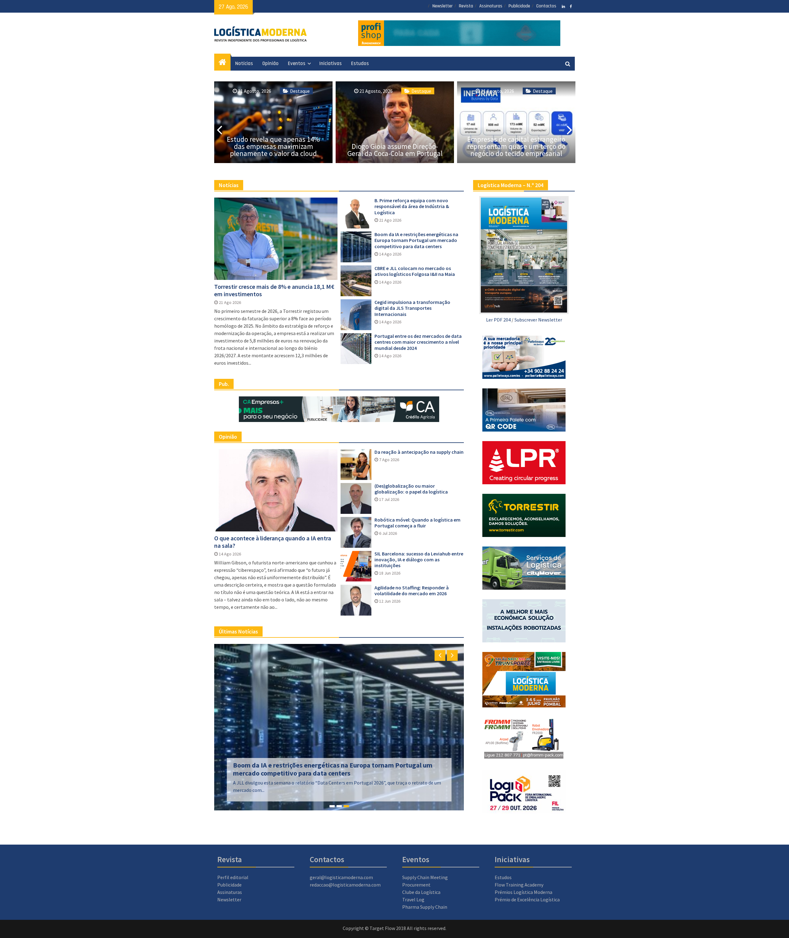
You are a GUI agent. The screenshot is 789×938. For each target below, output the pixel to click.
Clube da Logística (421, 892)
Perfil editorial (232, 877)
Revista (466, 6)
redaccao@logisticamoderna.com (345, 885)
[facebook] (571, 6)
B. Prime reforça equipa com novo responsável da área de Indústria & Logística (411, 206)
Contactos (546, 6)
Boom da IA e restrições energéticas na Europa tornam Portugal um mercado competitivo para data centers (416, 240)
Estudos (360, 63)
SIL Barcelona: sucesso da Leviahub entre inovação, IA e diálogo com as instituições (418, 559)
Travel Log (413, 899)
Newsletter (442, 6)
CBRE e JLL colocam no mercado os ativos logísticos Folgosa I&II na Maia (414, 271)
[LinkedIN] (563, 6)
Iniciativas (330, 63)
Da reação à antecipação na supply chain (419, 452)
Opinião (270, 63)
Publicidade (519, 6)
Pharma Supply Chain (424, 907)
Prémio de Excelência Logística (527, 899)
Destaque (300, 91)
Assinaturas (490, 6)
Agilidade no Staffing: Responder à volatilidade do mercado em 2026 (411, 590)
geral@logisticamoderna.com (341, 877)
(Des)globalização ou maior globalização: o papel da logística (411, 489)
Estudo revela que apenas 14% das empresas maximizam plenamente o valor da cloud (273, 146)
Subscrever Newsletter (538, 320)
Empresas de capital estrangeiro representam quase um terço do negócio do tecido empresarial (516, 146)
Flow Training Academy (519, 885)
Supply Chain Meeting (425, 877)
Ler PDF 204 (498, 320)
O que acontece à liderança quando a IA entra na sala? (272, 542)
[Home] (222, 64)
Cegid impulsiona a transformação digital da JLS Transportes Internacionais (412, 308)
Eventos (296, 63)
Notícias (244, 63)
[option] (273, 122)
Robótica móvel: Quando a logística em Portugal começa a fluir (417, 523)
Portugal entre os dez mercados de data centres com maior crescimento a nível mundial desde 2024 (418, 342)
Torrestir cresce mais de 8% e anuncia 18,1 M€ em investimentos (274, 290)
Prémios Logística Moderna (523, 892)
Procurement (416, 885)
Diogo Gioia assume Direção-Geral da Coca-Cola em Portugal (395, 150)
